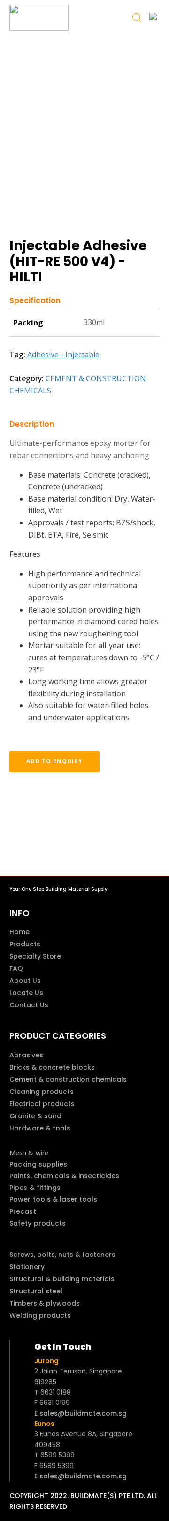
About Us (25, 980)
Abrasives (26, 1055)
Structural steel (35, 1291)
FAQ (16, 968)
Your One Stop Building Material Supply (58, 889)
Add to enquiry (54, 761)
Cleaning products (41, 1091)
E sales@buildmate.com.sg (80, 1413)
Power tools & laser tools (53, 1199)
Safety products (37, 1223)
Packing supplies (38, 1164)
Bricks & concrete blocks (52, 1067)
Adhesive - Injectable (63, 354)
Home (19, 932)
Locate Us (26, 992)
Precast (22, 1211)
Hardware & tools (39, 1128)
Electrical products (42, 1103)
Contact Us (28, 1005)
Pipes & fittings (35, 1187)
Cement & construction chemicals (68, 1079)
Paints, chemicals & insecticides (64, 1176)
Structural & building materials (62, 1279)
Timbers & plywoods (44, 1303)
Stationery (27, 1266)
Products (24, 944)
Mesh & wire (28, 1152)
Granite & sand (35, 1116)
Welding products (40, 1315)
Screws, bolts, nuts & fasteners (62, 1254)
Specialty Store (35, 956)
